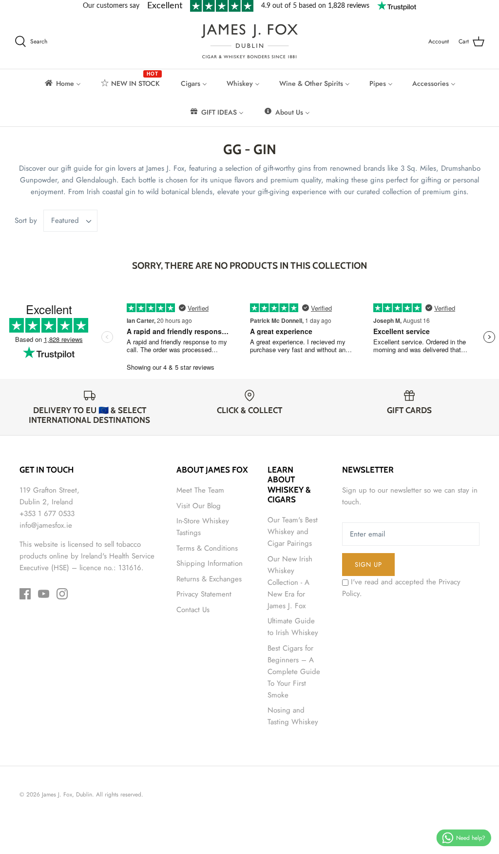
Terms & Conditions (207, 548)
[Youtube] (43, 593)
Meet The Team (200, 490)
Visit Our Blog (198, 505)
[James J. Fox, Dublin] (249, 41)
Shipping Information (209, 563)
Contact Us (193, 609)
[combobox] (70, 221)
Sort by (26, 220)
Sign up (368, 564)
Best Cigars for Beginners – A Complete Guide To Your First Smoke (294, 671)
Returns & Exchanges (209, 579)
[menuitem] (62, 83)
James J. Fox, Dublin (67, 794)
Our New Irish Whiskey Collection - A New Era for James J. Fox (290, 582)
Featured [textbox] (65, 221)
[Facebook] (25, 593)
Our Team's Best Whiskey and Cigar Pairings (293, 532)
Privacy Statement (203, 594)
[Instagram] (62, 593)
